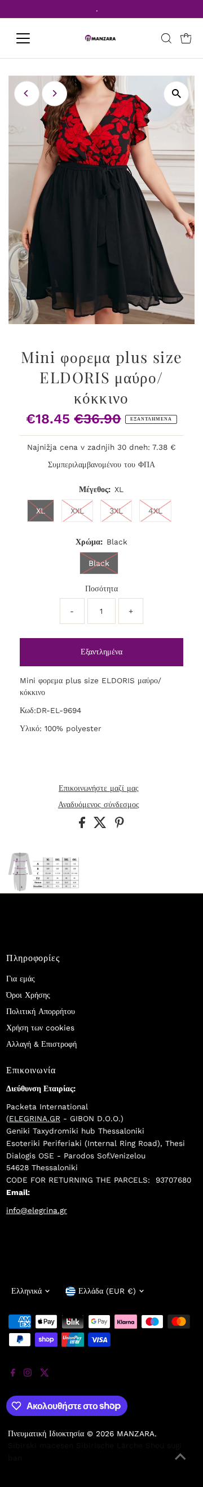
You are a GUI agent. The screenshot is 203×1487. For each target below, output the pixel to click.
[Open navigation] (30, 38)
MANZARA (136, 1433)
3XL (116, 510)
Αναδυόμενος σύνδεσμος (98, 805)
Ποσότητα (101, 588)
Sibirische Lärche (109, 1445)
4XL (155, 510)
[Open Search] (166, 38)
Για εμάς (20, 978)
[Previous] (26, 93)
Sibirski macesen (40, 1445)
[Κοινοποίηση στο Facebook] (83, 825)
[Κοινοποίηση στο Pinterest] (119, 825)
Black (99, 563)
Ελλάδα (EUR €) (107, 1290)
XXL (77, 510)
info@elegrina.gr (36, 1210)
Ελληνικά (26, 1290)
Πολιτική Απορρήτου (40, 1011)
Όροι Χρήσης (28, 994)
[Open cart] (186, 38)
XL (40, 510)
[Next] (54, 93)
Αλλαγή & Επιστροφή (41, 1043)
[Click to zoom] (176, 94)
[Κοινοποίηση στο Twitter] (101, 825)
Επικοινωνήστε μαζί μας (99, 789)
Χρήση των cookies (40, 1027)
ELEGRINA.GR (34, 1118)
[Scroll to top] (180, 1464)
